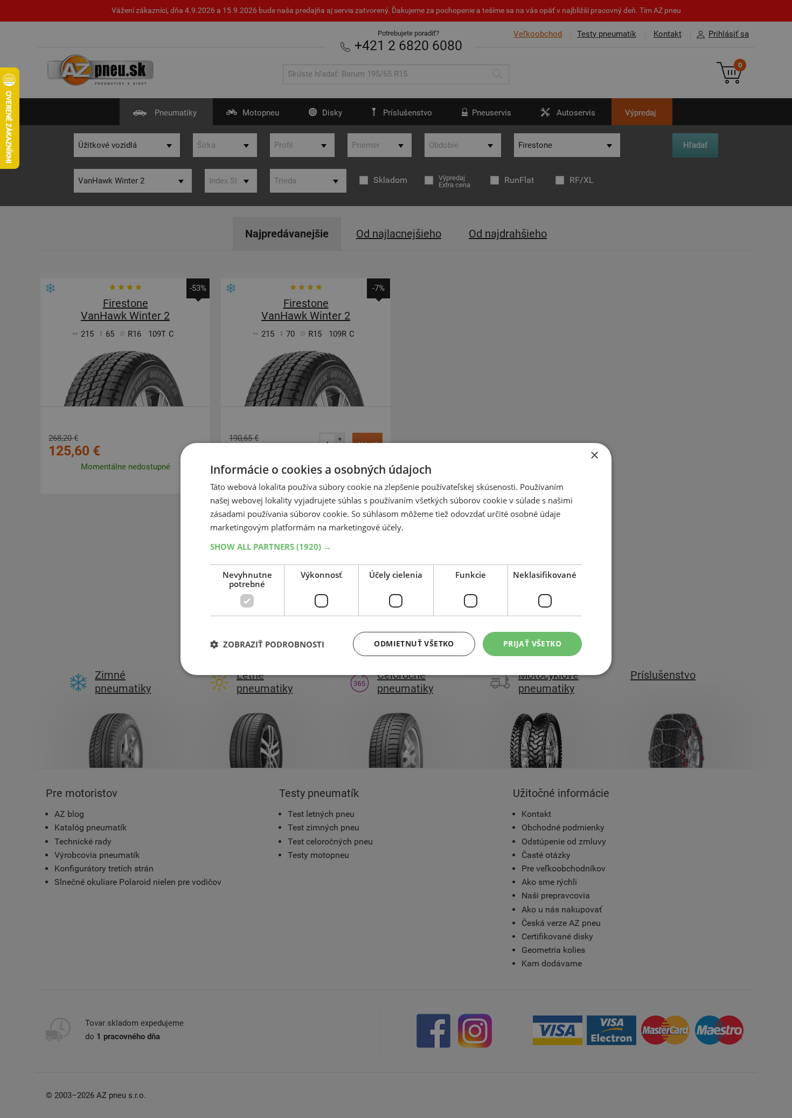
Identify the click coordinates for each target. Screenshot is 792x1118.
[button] (396, 546)
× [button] (594, 456)
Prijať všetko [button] (532, 643)
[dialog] (396, 559)
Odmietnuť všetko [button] (414, 643)
